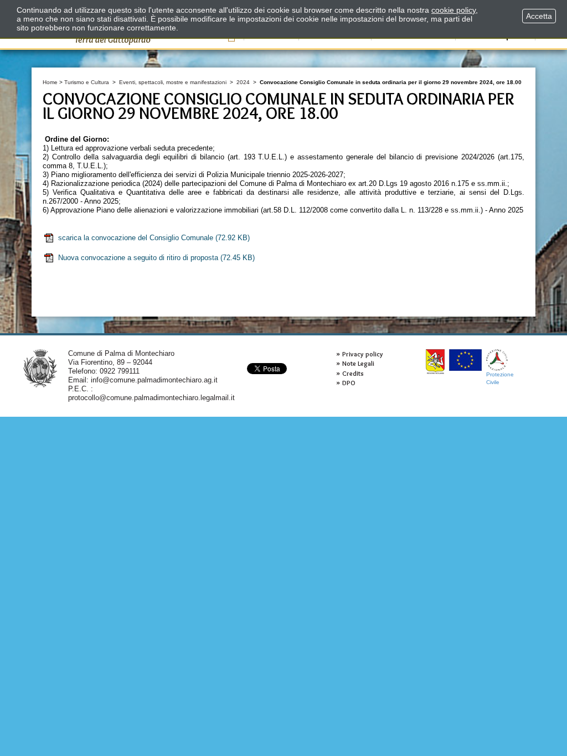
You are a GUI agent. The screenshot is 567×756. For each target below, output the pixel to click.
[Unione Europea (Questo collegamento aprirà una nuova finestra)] (465, 360)
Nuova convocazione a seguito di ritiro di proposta (156, 257)
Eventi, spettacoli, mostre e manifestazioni (172, 82)
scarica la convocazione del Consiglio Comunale (154, 238)
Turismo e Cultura (86, 82)
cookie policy (453, 10)
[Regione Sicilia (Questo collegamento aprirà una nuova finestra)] (435, 361)
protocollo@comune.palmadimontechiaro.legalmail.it (151, 397)
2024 (243, 82)
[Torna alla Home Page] (40, 368)
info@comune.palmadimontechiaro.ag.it (154, 380)
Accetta (539, 16)
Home (50, 82)
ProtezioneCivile (500, 378)
